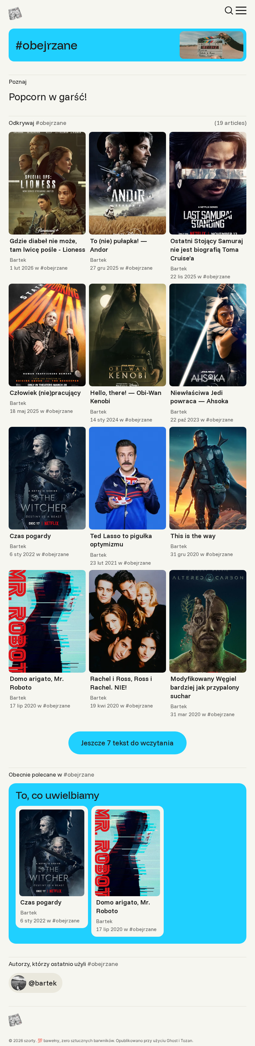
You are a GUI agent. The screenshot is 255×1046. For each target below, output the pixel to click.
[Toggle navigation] (241, 10)
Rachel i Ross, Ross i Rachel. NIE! (121, 682)
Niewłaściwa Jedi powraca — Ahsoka (199, 396)
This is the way (192, 535)
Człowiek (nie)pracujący (45, 392)
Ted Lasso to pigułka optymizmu (121, 539)
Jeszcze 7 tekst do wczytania (127, 742)
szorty (30, 1040)
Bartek (18, 259)
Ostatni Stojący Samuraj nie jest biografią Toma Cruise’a (206, 249)
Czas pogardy (30, 535)
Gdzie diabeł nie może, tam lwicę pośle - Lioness (47, 245)
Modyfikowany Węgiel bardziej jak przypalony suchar (204, 687)
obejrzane (55, 267)
